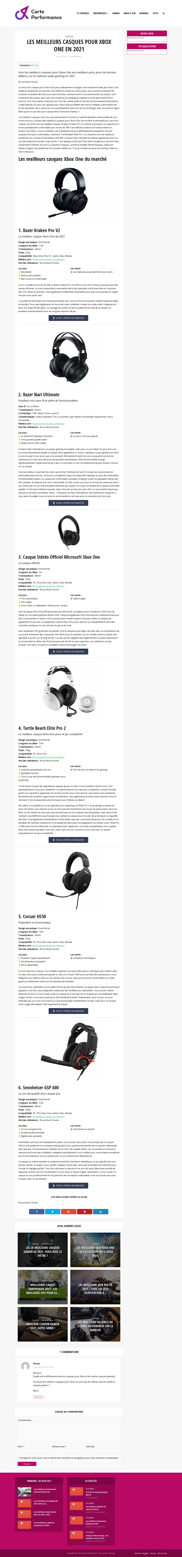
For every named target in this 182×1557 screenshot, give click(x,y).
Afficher (34, 65)
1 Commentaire (74, 56)
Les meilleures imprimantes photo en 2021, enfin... (45, 1513)
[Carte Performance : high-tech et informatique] (38, 12)
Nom (21, 1446)
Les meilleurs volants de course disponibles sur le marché (95, 1326)
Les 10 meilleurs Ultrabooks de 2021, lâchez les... (46, 1502)
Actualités (90, 1488)
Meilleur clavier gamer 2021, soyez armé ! (42, 1326)
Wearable (144, 13)
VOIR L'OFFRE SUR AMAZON (70, 318)
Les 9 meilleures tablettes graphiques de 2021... (44, 1524)
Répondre (38, 1397)
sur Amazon (48, 259)
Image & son (130, 13)
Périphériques (99, 13)
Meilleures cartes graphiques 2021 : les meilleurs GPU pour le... (42, 1289)
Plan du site (162, 1553)
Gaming (116, 13)
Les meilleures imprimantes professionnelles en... (45, 1490)
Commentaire (24, 1420)
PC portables (83, 13)
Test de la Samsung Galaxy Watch (97, 1493)
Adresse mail (59, 1446)
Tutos (155, 13)
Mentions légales (142, 1553)
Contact (153, 1553)
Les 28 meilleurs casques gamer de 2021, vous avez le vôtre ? (43, 1252)
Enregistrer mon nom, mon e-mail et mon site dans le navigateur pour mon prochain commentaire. (69, 1457)
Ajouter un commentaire (95, 1512)
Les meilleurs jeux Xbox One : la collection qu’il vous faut (95, 1252)
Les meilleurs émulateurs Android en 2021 (96, 1522)
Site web (90, 1446)
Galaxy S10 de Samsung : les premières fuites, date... (97, 1536)
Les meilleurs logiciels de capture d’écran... (96, 1508)
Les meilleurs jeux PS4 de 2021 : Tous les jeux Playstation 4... (95, 1289)
